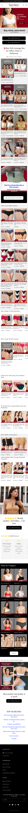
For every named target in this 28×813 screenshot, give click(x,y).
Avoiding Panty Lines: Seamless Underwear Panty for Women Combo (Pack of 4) (6, 394)
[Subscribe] (23, 799)
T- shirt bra (3, 599)
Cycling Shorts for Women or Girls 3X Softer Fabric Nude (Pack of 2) (20, 452)
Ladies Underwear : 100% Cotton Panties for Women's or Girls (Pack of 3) (7, 223)
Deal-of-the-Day (18, 648)
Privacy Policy (6, 787)
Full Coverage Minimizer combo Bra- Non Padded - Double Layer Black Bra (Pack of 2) (18, 425)
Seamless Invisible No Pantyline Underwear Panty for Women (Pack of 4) (18, 394)
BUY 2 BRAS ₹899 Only (14, 42)
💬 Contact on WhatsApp (8, 752)
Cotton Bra (3, 616)
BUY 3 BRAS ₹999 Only (14, 38)
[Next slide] (16, 533)
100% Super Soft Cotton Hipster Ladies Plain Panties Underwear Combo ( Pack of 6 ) (6, 362)
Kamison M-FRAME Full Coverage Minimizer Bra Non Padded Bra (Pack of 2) (20, 159)
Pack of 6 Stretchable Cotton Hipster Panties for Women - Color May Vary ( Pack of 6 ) (7, 264)
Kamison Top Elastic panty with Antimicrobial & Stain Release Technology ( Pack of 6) (6, 243)
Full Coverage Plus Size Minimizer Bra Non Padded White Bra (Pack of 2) (7, 159)
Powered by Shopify (16, 810)
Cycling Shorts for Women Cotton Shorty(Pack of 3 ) (19, 328)
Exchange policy (6, 784)
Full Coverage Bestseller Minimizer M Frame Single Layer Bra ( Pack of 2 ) (7, 106)
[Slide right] (16, 334)
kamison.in (12, 810)
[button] (1, 5)
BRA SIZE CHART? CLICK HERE (13, 197)
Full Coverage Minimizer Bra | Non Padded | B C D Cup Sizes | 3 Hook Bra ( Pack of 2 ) (7, 132)
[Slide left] (11, 334)
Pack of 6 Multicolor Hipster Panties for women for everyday (20, 264)
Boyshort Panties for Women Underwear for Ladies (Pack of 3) (7, 328)
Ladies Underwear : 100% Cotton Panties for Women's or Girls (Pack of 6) (20, 223)
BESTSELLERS (6, 764)
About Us (4, 769)
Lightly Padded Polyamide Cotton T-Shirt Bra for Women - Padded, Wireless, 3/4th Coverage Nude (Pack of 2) (7, 477)
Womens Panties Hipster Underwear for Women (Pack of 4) (20, 243)
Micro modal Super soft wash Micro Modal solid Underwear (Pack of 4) (18, 356)
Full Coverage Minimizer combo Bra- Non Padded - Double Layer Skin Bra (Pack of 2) (6, 425)
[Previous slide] (11, 533)
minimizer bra (17, 599)
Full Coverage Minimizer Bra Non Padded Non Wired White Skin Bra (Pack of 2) (20, 132)
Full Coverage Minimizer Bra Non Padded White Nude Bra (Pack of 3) (7, 80)
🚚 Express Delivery (7, 781)
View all (14, 653)
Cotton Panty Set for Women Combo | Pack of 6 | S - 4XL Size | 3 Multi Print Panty (20, 284)
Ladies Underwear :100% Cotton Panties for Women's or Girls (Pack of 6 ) (20, 305)
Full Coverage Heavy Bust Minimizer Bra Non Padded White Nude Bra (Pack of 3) (20, 106)
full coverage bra (5, 583)
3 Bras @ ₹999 (6, 755)
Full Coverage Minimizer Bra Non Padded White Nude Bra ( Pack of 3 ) (20, 73)
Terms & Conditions (7, 790)
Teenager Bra (17, 616)
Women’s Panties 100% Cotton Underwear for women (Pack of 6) (7, 305)
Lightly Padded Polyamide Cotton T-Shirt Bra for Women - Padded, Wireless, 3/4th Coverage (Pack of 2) (19, 477)
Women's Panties (18, 632)
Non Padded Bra (5, 632)
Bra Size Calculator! (7, 767)
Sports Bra (16, 583)
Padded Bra (4, 648)
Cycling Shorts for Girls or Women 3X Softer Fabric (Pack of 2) (7, 452)
